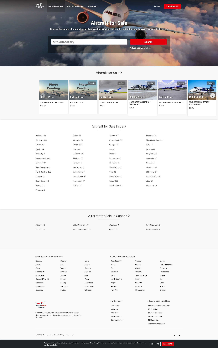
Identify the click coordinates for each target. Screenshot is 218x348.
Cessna (39, 261)
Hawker (63, 279)
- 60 (114, 145)
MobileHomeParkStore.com (159, 306)
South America (141, 275)
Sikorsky (88, 290)
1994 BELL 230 (76, 102)
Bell (61, 264)
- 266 (41, 140)
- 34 (40, 149)
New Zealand (140, 290)
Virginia (113, 283)
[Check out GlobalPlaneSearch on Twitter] (179, 335)
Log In (157, 6)
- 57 (113, 136)
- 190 (113, 181)
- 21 (78, 167)
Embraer (63, 272)
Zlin (86, 275)
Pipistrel (88, 272)
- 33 (78, 140)
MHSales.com (153, 320)
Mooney (63, 261)
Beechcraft (40, 272)
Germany (163, 268)
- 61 (112, 172)
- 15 (151, 136)
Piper (38, 268)
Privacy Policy (116, 316)
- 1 (112, 149)
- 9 (79, 172)
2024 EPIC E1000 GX (109, 102)
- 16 (43, 158)
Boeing (63, 283)
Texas (113, 268)
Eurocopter (64, 286)
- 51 (153, 176)
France (162, 275)
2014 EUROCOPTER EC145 (51, 102)
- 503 (77, 145)
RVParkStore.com (155, 313)
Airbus (87, 264)
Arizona (113, 286)
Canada (138, 261)
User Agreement (117, 320)
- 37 (79, 176)
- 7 (114, 225)
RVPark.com (153, 309)
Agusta (88, 268)
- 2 (155, 140)
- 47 (80, 225)
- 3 (40, 190)
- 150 (43, 172)
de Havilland (89, 286)
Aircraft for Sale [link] (55, 6)
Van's (87, 261)
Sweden (163, 290)
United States (116, 261)
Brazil (137, 279)
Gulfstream (40, 286)
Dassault (39, 290)
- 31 (115, 158)
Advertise (114, 313)
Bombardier (40, 275)
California (114, 272)
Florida (113, 264)
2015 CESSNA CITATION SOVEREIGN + (199, 103)
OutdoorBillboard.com (156, 324)
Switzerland (164, 272)
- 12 (77, 136)
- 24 (40, 225)
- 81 (77, 185)
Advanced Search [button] (139, 48)
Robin (87, 279)
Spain (162, 283)
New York (114, 290)
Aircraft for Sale (108, 73)
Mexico (138, 272)
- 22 (41, 136)
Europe (162, 261)
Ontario (138, 264)
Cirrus (38, 264)
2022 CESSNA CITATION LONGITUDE (139, 103)
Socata (63, 275)
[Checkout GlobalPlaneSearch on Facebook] (174, 335)
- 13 (40, 176)
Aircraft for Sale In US (108, 126)
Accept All (167, 344)
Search (148, 41)
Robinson (39, 283)
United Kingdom (166, 264)
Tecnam (63, 268)
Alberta (138, 268)
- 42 (151, 167)
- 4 (112, 154)
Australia (138, 286)
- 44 (150, 149)
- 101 (151, 154)
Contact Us (115, 306)
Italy (161, 279)
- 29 (41, 163)
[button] (172, 6)
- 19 (78, 158)
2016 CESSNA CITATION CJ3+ (172, 102)
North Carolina (116, 279)
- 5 (115, 167)
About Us (114, 309)
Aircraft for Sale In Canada (108, 216)
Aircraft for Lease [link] (75, 6)
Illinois (113, 275)
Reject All (155, 344)
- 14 (78, 154)
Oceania (138, 283)
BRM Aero (89, 283)
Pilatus (63, 290)
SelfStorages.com (155, 316)
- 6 (41, 145)
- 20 (115, 185)
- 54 (115, 140)
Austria (162, 286)
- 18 (40, 230)
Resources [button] (93, 6)
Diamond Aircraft (42, 279)
